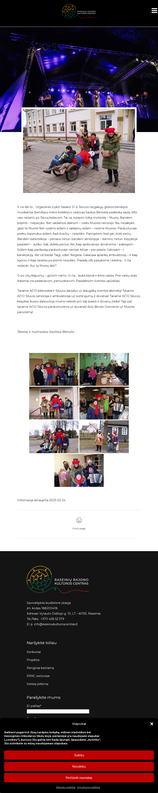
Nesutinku (79, 766)
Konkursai (34, 652)
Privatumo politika (88, 787)
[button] (152, 724)
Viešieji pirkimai (37, 684)
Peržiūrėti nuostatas (79, 777)
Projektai (33, 660)
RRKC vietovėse (38, 676)
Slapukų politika (65, 787)
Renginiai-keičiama (40, 668)
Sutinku (79, 755)
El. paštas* (34, 706)
